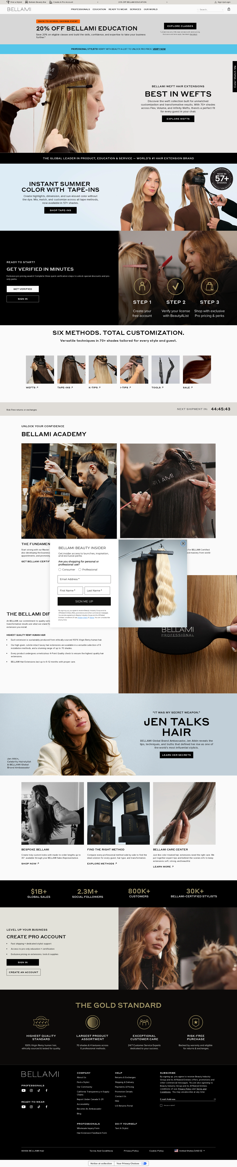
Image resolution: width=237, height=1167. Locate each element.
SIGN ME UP (84, 601)
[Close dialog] (183, 543)
